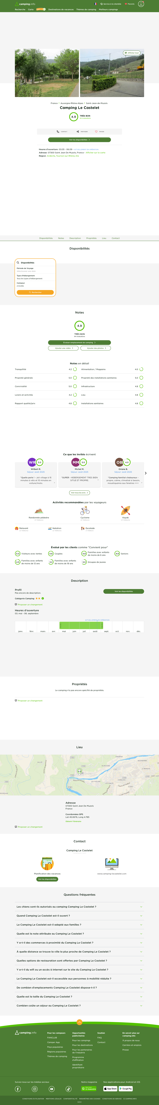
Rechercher (37, 292)
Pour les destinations (82, 1045)
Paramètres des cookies (89, 1099)
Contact (101, 1042)
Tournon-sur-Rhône (65, 156)
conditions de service (112, 1099)
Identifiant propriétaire (78, 1066)
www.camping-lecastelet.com (111, 873)
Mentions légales (53, 1099)
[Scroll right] (145, 473)
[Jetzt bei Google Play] (126, 1088)
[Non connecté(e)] (141, 4)
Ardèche (51, 156)
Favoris (131, 4)
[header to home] (25, 4)
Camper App (53, 1042)
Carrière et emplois (131, 1045)
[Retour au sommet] (79, 1022)
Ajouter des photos (95, 348)
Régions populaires (56, 1051)
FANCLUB (52, 1037)
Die (77, 156)
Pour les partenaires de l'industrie (82, 1051)
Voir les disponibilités (78, 140)
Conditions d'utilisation (33, 1099)
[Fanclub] (41, 9)
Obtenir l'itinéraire (73, 821)
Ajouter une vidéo (63, 348)
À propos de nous (131, 1040)
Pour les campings (81, 1040)
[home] (25, 1032)
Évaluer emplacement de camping (78, 343)
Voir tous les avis (78, 493)
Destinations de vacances (61, 9)
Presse (125, 1049)
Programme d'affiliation (78, 1058)
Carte (31, 9)
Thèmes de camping (86, 9)
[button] (35, 269)
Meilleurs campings (108, 9)
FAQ (99, 1037)
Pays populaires (55, 1047)
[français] (96, 4)
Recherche (20, 9)
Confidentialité (70, 1099)
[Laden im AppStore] (110, 1088)
